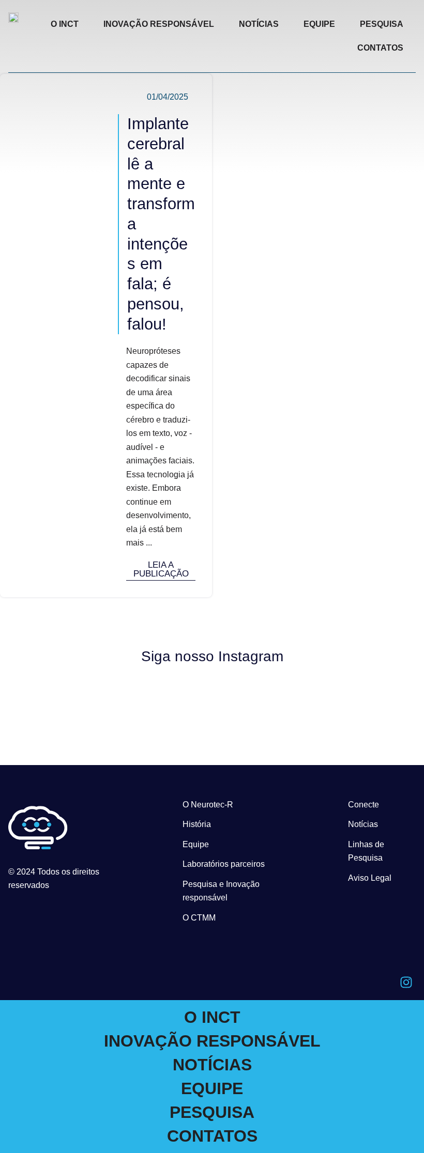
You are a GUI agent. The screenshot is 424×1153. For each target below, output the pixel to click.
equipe (319, 24)
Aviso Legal (369, 878)
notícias (259, 24)
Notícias (363, 824)
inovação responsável (158, 24)
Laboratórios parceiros (224, 864)
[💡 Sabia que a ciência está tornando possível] (57, 692)
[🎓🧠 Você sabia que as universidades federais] (367, 690)
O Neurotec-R (208, 804)
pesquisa (381, 24)
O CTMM (199, 917)
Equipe (196, 844)
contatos (380, 47)
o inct (65, 24)
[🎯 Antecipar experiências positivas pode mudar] (264, 700)
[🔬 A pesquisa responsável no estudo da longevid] (161, 701)
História (197, 824)
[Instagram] (406, 982)
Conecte (363, 804)
